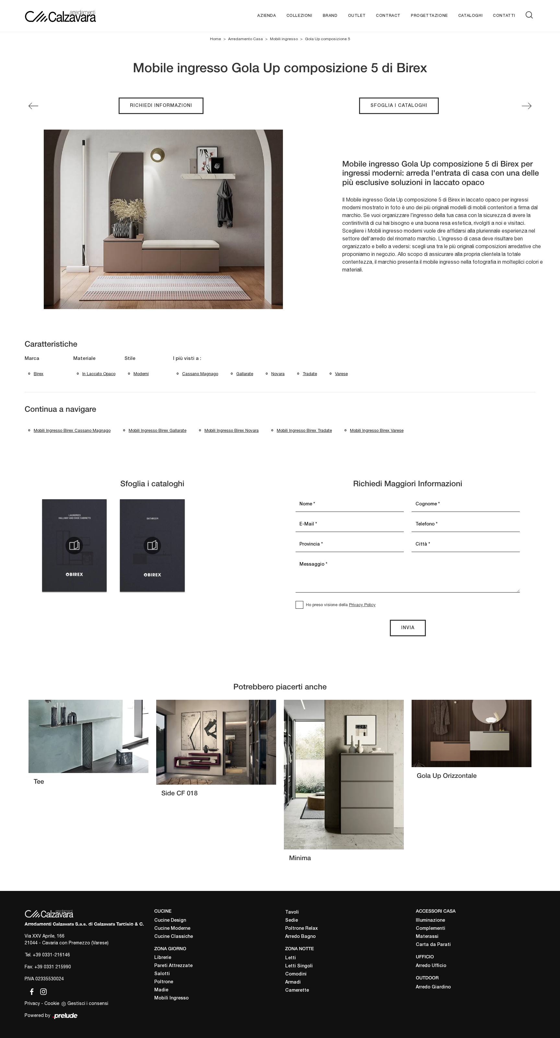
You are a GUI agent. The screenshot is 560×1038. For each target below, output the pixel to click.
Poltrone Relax (301, 929)
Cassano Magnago (200, 373)
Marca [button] (32, 358)
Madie (161, 990)
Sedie (291, 920)
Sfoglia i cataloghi (398, 106)
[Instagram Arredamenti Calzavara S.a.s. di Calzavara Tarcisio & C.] (41, 990)
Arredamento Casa (245, 39)
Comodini (296, 974)
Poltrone (163, 982)
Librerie (162, 958)
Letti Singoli (299, 966)
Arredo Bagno (300, 937)
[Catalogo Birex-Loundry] (74, 545)
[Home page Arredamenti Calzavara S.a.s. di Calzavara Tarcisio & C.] (81, 15)
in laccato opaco (98, 373)
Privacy (32, 1003)
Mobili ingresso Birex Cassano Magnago (72, 430)
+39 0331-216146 (51, 954)
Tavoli (292, 912)
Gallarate (244, 373)
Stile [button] (129, 358)
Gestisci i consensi (87, 1003)
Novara (278, 373)
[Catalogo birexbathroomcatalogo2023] (152, 545)
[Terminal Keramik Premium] (33, 106)
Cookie (51, 1003)
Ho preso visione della (341, 604)
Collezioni (299, 15)
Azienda (266, 15)
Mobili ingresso (284, 39)
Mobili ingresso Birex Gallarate (157, 430)
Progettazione (429, 15)
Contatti (504, 15)
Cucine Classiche (173, 937)
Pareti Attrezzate (173, 966)
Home (215, 39)
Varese (341, 373)
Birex (38, 373)
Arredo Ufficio (431, 966)
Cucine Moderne (172, 929)
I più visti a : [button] (187, 358)
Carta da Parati (433, 945)
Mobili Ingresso (171, 998)
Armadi (293, 982)
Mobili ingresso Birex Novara (231, 430)
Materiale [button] (84, 358)
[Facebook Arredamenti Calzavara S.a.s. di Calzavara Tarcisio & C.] (30, 990)
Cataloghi (470, 15)
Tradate (310, 373)
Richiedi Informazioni (161, 106)
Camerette (297, 990)
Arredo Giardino (433, 987)
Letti (290, 958)
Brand (330, 15)
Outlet (357, 15)
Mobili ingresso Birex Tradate (304, 430)
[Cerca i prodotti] (530, 15)
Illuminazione (430, 920)
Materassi (427, 937)
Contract (388, 15)
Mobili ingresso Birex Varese (376, 430)
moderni (141, 373)
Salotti (162, 974)
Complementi (430, 929)
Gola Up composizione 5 (327, 39)
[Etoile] (526, 106)
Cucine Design (170, 920)
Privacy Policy (362, 604)
